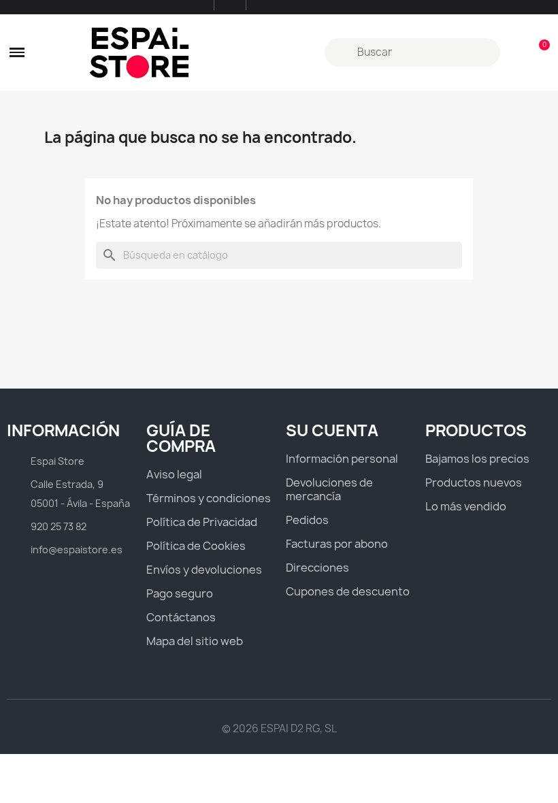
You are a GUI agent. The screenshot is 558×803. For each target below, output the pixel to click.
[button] (17, 52)
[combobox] (414, 52)
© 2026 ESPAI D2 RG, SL (279, 728)
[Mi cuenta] (515, 52)
